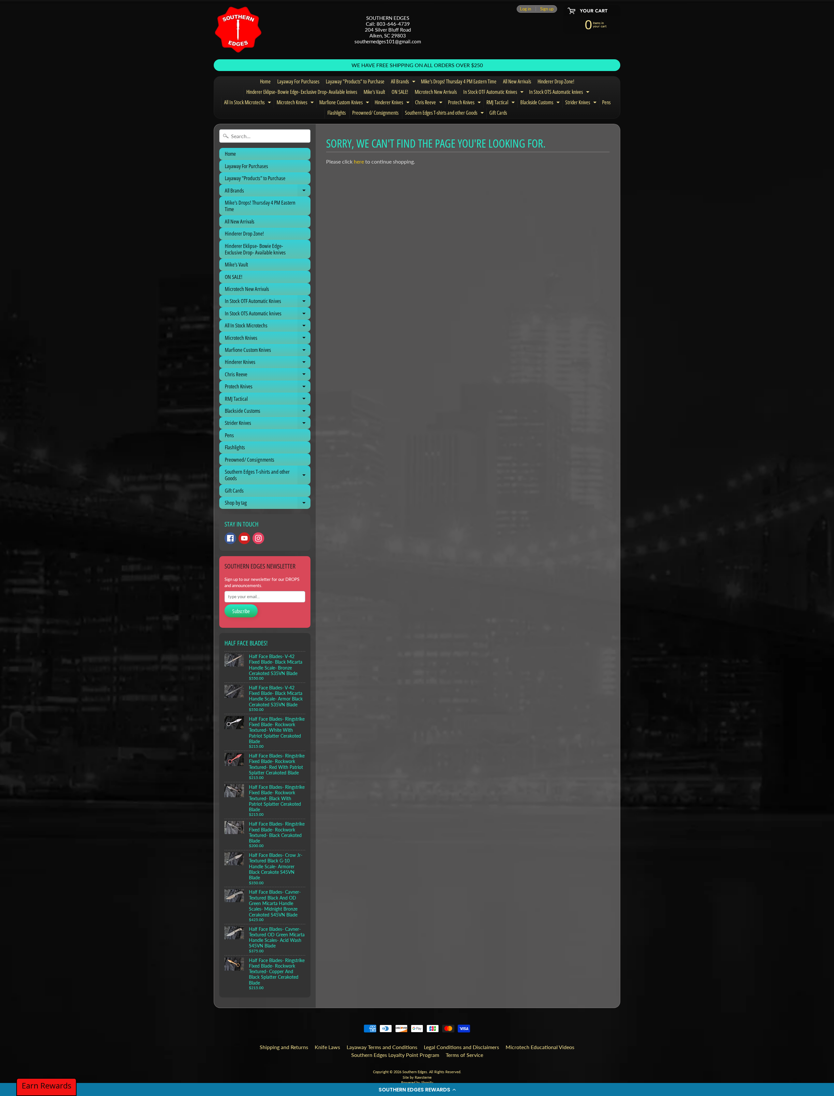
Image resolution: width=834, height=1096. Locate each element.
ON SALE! (400, 91)
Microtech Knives (296, 103)
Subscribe (241, 611)
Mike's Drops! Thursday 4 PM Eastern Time (458, 81)
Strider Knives (581, 103)
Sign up (547, 9)
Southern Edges (414, 1072)
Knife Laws (327, 1047)
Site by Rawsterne (417, 1077)
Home (265, 81)
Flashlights (336, 112)
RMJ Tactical (501, 103)
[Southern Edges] (238, 29)
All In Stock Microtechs (248, 103)
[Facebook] (230, 538)
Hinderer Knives (393, 103)
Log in (525, 9)
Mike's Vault (374, 91)
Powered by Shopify (417, 1082)
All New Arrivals (517, 81)
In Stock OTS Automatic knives (560, 92)
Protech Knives (465, 103)
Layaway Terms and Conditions (382, 1047)
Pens (606, 102)
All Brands (404, 82)
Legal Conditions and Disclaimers (461, 1047)
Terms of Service (464, 1055)
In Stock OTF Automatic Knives (494, 92)
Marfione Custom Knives (345, 103)
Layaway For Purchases (298, 81)
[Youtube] (244, 538)
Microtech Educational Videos (540, 1047)
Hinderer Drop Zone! (556, 81)
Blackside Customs (540, 103)
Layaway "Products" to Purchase (355, 81)
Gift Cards (498, 112)
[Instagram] (258, 538)
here (359, 161)
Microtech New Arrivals (436, 91)
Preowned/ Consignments (375, 112)
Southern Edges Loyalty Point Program (395, 1055)
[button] (417, 1089)
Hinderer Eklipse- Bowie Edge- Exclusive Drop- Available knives (301, 91)
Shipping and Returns (284, 1047)
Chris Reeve (429, 103)
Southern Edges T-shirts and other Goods (445, 113)
